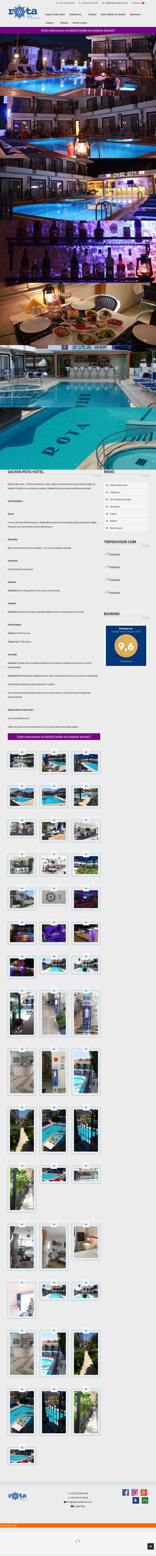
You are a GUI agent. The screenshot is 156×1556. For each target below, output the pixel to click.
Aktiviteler (135, 14)
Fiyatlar (92, 14)
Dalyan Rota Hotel (55, 14)
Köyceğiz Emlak (77, 1512)
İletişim (64, 22)
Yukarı (96, 476)
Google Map (79, 1506)
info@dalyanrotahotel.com (116, 3)
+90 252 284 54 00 (66, 3)
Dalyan (49, 22)
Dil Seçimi (136, 3)
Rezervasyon (80, 22)
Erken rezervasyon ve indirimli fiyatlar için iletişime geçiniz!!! (78, 30)
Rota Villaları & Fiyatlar (113, 14)
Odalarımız (75, 14)
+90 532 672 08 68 (89, 3)
